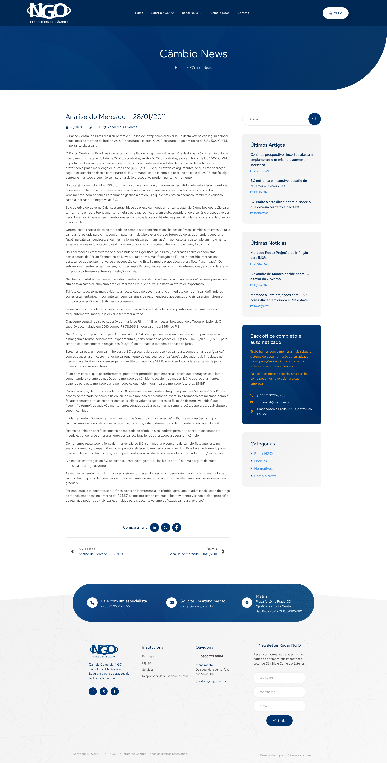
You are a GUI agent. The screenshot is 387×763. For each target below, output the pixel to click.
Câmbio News (219, 13)
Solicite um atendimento (203, 601)
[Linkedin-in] (93, 691)
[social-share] (154, 527)
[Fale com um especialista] (92, 602)
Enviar (282, 721)
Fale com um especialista (124, 601)
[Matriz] (247, 602)
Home (139, 13)
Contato (243, 13)
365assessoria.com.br (299, 755)
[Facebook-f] (115, 691)
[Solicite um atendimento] (171, 602)
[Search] (314, 119)
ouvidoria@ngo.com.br (211, 681)
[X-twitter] (104, 691)
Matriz (261, 596)
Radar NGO (190, 13)
